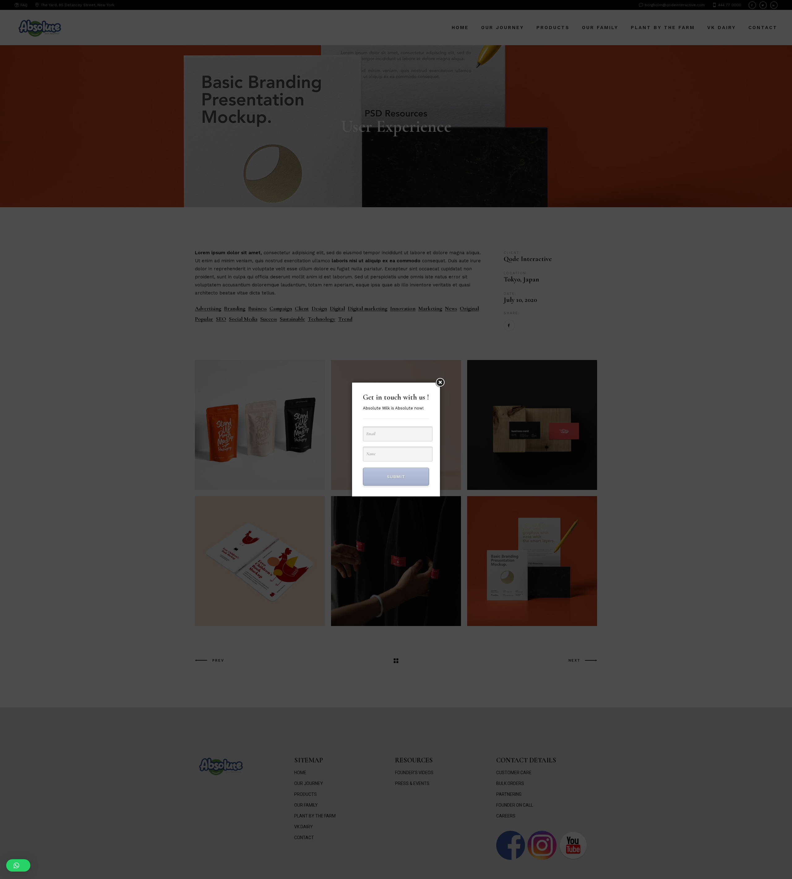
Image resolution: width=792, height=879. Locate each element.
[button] (18, 865)
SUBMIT (396, 476)
